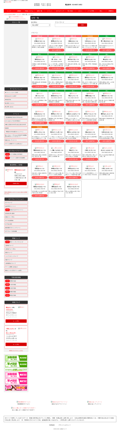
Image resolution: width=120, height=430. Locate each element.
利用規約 (52, 425)
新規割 (7, 128)
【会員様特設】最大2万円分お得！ (14, 117)
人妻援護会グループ (10, 263)
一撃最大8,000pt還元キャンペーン (14, 131)
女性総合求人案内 (10, 213)
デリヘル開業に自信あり (11, 267)
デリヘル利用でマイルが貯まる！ (14, 143)
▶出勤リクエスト (10, 103)
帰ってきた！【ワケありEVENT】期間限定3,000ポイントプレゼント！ (16, 136)
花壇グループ (8, 252)
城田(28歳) (11, 291)
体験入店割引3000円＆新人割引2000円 (15, 124)
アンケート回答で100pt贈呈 (15, 158)
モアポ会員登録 (9, 220)
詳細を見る (16, 183)
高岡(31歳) (11, 281)
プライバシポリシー (64, 425)
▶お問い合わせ (9, 106)
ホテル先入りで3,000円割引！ (13, 121)
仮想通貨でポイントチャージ (12, 227)
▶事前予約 (8, 99)
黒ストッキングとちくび (14, 242)
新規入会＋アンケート (11, 140)
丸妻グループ (8, 259)
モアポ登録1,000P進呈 (14, 154)
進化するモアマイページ (14, 209)
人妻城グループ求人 (10, 249)
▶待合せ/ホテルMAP (10, 96)
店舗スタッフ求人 (10, 217)
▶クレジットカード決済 (11, 92)
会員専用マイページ (10, 206)
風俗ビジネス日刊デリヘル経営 (13, 270)
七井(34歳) (11, 284)
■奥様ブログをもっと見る (16, 350)
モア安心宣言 (8, 224)
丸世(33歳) (11, 288)
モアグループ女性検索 (11, 231)
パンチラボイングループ (11, 256)
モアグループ (8, 202)
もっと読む (16, 321)
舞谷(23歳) (11, 295)
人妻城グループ (9, 245)
